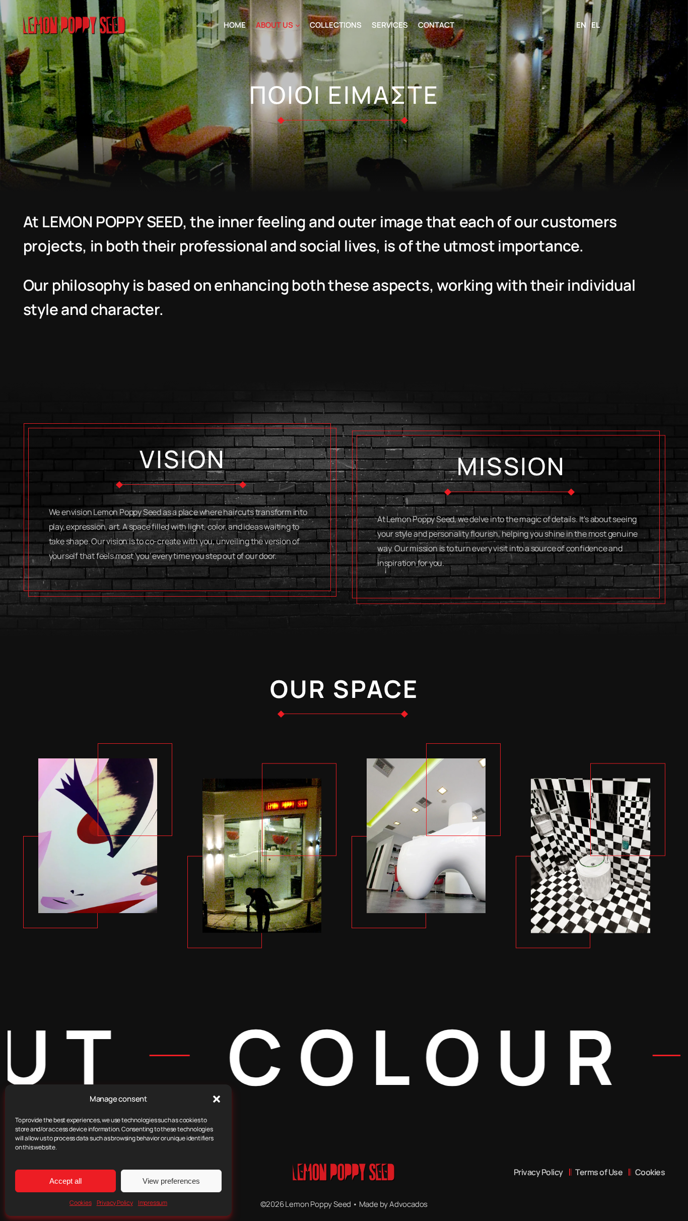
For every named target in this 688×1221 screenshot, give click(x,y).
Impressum (152, 1202)
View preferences (171, 1181)
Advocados (408, 1204)
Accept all (65, 1181)
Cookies (81, 1202)
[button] (217, 1099)
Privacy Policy (115, 1202)
